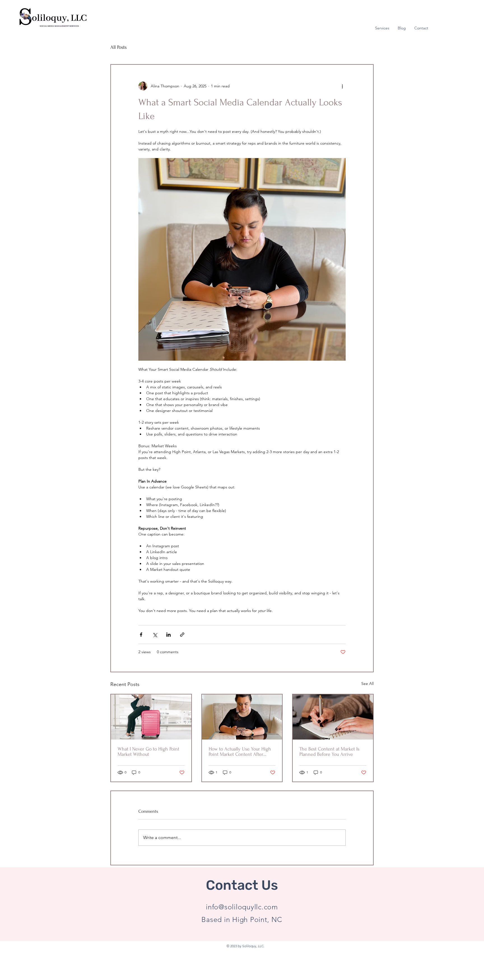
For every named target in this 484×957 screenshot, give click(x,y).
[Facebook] (11, 41)
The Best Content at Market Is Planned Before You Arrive (329, 751)
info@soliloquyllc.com (242, 907)
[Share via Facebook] (141, 634)
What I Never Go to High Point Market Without (148, 751)
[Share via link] (182, 634)
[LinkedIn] (11, 52)
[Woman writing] (333, 717)
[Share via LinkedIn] (168, 634)
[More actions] (342, 86)
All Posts (118, 47)
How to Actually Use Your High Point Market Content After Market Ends (240, 751)
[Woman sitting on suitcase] (151, 717)
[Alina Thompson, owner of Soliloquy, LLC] (242, 717)
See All (367, 683)
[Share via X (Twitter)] (154, 634)
